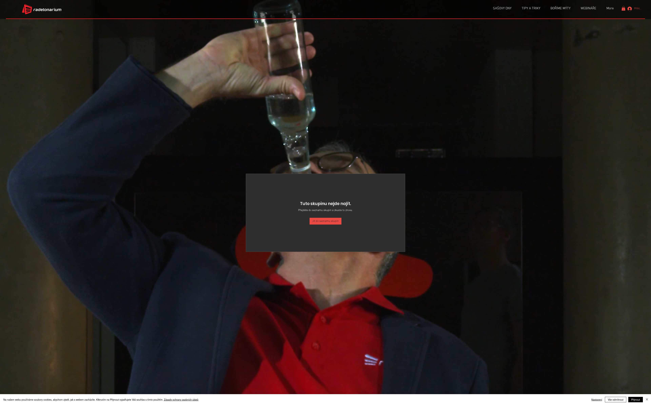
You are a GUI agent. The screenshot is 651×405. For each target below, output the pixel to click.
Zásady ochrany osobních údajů (181, 399)
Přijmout (635, 399)
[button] (623, 8)
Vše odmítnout (615, 399)
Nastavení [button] (596, 399)
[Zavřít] (647, 399)
